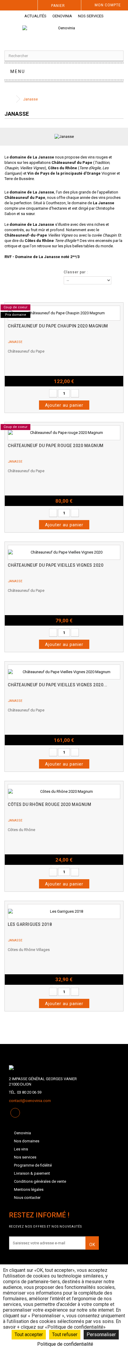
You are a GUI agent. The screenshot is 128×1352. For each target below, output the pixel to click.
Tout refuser (64, 1334)
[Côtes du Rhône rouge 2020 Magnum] (64, 791)
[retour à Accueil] (10, 99)
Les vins (21, 1149)
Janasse (15, 342)
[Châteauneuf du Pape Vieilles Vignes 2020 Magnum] (64, 672)
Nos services (91, 16)
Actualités (35, 16)
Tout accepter (29, 1334)
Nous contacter (27, 1197)
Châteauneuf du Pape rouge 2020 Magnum (56, 445)
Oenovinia (62, 16)
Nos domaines (26, 1141)
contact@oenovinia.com (30, 1100)
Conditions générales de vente (40, 1181)
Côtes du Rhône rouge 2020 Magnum (49, 804)
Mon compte (108, 5)
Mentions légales (28, 1189)
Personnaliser (101, 1334)
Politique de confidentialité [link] (65, 1344)
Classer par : (76, 272)
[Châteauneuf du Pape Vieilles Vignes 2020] (64, 552)
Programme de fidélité (33, 1165)
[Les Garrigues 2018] (64, 911)
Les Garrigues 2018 (30, 924)
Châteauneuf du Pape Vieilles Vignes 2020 (55, 565)
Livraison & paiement (32, 1173)
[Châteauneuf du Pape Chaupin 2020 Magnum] (64, 313)
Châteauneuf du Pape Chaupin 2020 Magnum (58, 326)
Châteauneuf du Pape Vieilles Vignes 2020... (57, 684)
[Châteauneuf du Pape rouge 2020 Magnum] (64, 432)
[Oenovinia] (64, 33)
